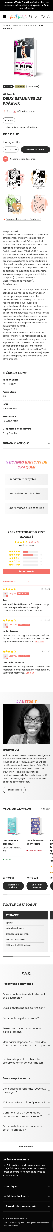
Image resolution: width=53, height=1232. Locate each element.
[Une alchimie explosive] (13, 826)
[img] (9, 589)
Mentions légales (17, 1223)
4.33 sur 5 (34, 542)
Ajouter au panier (35, 149)
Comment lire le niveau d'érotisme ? (23, 219)
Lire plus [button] (39, 641)
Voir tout (45, 808)
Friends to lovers (15, 928)
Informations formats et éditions (21, 127)
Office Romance (26, 111)
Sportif (9, 922)
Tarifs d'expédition (10, 1225)
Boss (9, 111)
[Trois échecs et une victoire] (37, 826)
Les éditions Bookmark (18, 1218)
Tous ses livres (14, 789)
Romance (29, 25)
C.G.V (5, 1223)
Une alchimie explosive (10, 842)
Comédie (16, 25)
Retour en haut (26, 1146)
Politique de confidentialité (38, 1223)
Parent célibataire (15, 939)
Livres (5, 25)
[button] (49, 16)
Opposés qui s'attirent (17, 934)
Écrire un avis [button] (26, 571)
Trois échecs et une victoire (35, 842)
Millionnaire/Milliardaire (18, 945)
